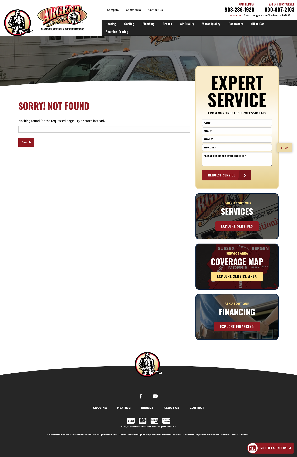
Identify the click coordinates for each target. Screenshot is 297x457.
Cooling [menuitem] (129, 23)
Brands (147, 407)
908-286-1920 (239, 9)
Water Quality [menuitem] (211, 23)
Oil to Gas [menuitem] (257, 23)
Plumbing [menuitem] (148, 23)
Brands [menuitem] (167, 23)
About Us (171, 407)
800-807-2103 (279, 9)
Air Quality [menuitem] (187, 23)
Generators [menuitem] (235, 23)
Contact (197, 407)
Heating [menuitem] (111, 23)
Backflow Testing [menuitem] (117, 31)
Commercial (133, 9)
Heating (124, 407)
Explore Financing (237, 326)
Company (113, 9)
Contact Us (155, 9)
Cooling (100, 407)
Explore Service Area (237, 276)
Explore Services (237, 226)
